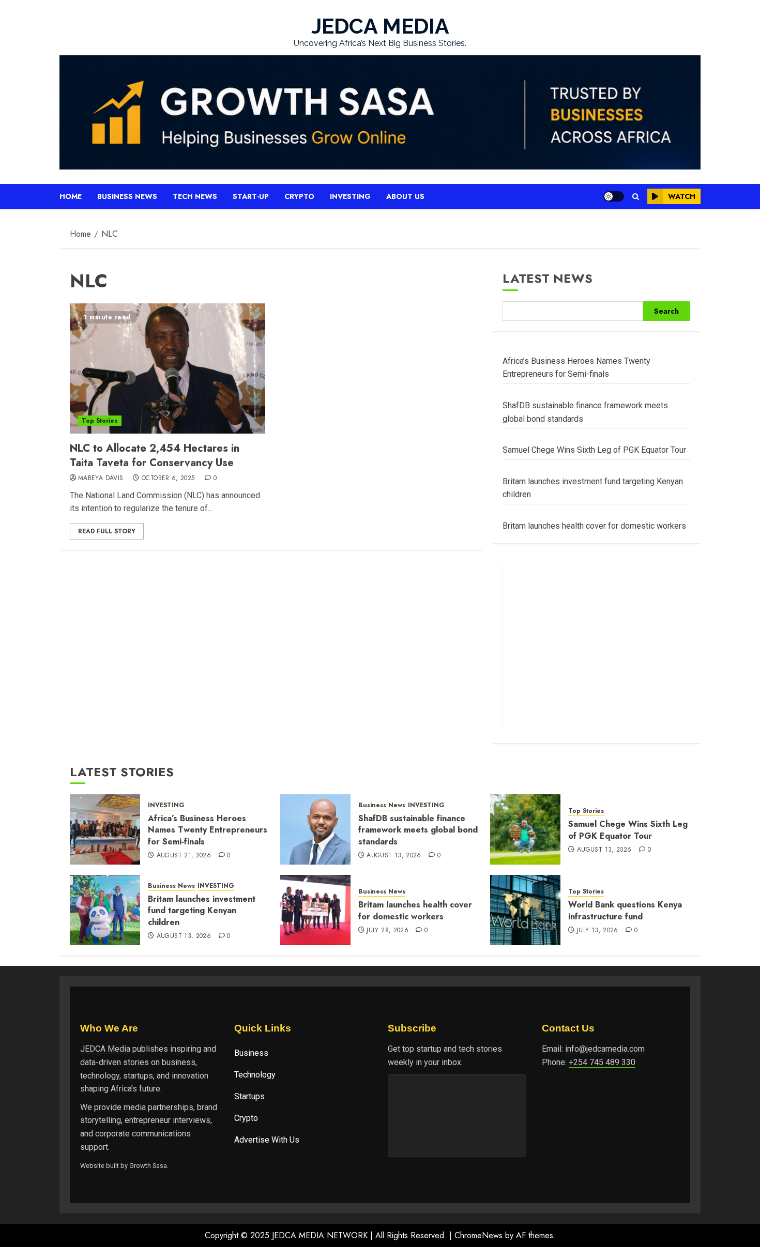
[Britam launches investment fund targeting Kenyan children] (105, 910)
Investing (350, 196)
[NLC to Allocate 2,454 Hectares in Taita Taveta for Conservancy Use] (167, 368)
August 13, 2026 (394, 856)
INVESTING (166, 805)
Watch (681, 196)
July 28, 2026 (387, 931)
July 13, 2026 (597, 931)
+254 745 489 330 (602, 1062)
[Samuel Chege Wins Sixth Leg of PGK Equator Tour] (525, 829)
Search (666, 311)
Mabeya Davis (100, 478)
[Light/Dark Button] (613, 196)
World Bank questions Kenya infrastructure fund (625, 910)
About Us (405, 196)
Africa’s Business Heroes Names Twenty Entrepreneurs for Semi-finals (207, 830)
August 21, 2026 (184, 856)
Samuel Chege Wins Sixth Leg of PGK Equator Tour (594, 450)
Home (70, 196)
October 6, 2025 (168, 478)
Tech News (195, 196)
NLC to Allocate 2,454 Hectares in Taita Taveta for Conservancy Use (154, 455)
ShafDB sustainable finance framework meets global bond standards (418, 830)
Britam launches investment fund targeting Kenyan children (201, 910)
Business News (127, 196)
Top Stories (99, 420)
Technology (255, 1075)
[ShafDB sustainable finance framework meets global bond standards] (315, 829)
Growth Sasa (148, 1165)
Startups (249, 1096)
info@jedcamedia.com (605, 1049)
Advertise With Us (266, 1140)
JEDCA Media (105, 1049)
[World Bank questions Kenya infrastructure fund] (525, 910)
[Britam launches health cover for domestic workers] (315, 910)
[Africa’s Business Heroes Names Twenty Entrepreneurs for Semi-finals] (105, 829)
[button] (635, 197)
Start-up (251, 196)
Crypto (299, 196)
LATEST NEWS (547, 278)
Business (251, 1053)
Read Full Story (106, 531)
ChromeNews (478, 1235)
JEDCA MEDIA (380, 26)
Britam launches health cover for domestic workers (594, 526)
